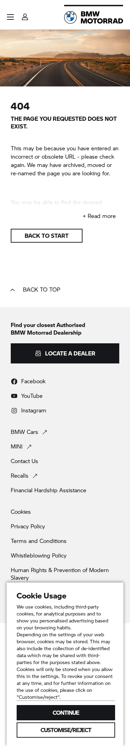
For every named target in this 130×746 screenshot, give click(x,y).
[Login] (25, 15)
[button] (10, 17)
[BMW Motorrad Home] (93, 17)
